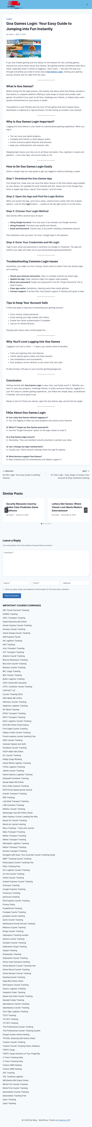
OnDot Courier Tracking (13, 878)
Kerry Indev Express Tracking (16, 786)
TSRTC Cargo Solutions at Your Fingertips (21, 1053)
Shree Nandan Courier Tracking (17, 973)
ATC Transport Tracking (13, 652)
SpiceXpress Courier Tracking (16, 1004)
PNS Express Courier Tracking (16, 901)
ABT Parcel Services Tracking (16, 610)
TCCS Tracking (9, 1015)
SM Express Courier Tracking (15, 985)
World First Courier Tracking (15, 1084)
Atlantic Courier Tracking (14, 656)
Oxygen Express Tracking (14, 889)
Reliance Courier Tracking (14, 927)
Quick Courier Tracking (13, 920)
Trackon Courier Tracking (14, 1042)
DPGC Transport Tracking (14, 713)
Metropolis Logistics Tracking (16, 843)
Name (7, 583)
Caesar (11, 34)
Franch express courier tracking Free (19, 736)
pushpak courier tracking (14, 916)
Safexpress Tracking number (15, 935)
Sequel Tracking (10, 950)
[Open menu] (87, 4)
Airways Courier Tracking (14, 629)
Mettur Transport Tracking (14, 847)
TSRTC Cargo (9, 1050)
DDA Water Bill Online (12, 698)
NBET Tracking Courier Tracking (17, 859)
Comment (9, 552)
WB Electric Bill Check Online (15, 1080)
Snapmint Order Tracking (14, 992)
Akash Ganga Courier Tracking (16, 633)
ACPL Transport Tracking (14, 618)
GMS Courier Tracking (12, 740)
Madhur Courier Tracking (14, 809)
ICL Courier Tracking (12, 755)
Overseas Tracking (11, 885)
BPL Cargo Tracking (11, 671)
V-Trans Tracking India (13, 1057)
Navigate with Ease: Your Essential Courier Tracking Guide (29, 855)
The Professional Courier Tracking (18, 1027)
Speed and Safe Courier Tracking (18, 996)
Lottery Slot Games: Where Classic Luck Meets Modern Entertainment (67, 507)
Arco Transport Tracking (13, 648)
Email (36, 583)
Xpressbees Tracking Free (14, 1096)
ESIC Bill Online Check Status (16, 725)
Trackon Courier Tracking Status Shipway (21, 1046)
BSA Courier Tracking (12, 675)
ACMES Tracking (10, 614)
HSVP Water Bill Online (13, 751)
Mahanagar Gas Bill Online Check (18, 813)
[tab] (41, 523)
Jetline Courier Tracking (13, 771)
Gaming (9, 19)
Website (67, 583)
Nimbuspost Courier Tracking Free (18, 862)
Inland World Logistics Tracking (17, 763)
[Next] (86, 510)
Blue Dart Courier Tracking (14, 664)
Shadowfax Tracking (12, 954)
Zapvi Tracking (9, 1099)
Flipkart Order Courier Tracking (16, 732)
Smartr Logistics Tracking (14, 989)
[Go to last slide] (6, 510)
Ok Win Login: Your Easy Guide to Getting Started (21, 474)
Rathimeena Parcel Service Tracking (19, 924)
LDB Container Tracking (13, 805)
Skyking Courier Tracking (14, 977)
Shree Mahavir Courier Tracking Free (19, 966)
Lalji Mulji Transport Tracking (15, 801)
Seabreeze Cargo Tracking (15, 946)
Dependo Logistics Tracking (15, 706)
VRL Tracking (9, 1073)
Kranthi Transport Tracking (15, 794)
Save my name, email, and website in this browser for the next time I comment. (37, 589)
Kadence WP (64, 1120)
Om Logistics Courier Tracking (16, 870)
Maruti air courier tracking (14, 824)
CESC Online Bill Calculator (15, 683)
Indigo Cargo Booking (12, 759)
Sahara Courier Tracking (13, 939)
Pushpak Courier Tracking (14, 912)
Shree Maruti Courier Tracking (16, 969)
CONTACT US (9, 690)
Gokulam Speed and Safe (14, 744)
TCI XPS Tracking (10, 1019)
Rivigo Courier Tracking (13, 931)
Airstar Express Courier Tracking (17, 625)
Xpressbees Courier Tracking (16, 1092)
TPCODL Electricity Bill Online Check (19, 1038)
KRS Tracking (9, 797)
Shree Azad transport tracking (16, 962)
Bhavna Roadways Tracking (15, 660)
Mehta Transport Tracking (14, 836)
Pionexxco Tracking (11, 893)
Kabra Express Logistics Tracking (17, 774)
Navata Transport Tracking (15, 851)
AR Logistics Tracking (12, 641)
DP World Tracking (11, 709)
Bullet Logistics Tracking (13, 679)
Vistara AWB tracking (12, 1065)
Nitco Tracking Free (11, 866)
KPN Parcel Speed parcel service (17, 790)
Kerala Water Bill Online (13, 782)
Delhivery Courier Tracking (14, 702)
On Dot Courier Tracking (13, 874)
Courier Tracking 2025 (13, 694)
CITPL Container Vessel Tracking (17, 686)
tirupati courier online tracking (16, 1034)
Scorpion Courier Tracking (14, 943)
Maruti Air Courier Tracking (15, 820)
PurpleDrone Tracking (12, 908)
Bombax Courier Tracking (14, 667)
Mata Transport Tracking (14, 832)
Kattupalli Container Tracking (16, 778)
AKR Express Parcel (11, 637)
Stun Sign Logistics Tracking (15, 1011)
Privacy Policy (9, 904)
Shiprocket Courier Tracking (15, 958)
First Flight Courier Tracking (15, 729)
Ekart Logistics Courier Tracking (17, 721)
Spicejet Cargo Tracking (13, 1000)
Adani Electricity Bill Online (15, 622)
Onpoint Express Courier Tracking (18, 881)
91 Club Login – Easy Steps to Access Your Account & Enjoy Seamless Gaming (70, 474)
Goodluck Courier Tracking (14, 748)
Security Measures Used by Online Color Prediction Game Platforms (22, 507)
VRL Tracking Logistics (13, 1076)
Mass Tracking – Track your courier (18, 828)
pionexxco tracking (11, 897)
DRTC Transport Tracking (14, 717)
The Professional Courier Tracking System (21, 1031)
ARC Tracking (9, 644)
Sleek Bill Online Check (13, 981)
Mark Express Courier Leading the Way (20, 816)
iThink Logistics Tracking (14, 767)
